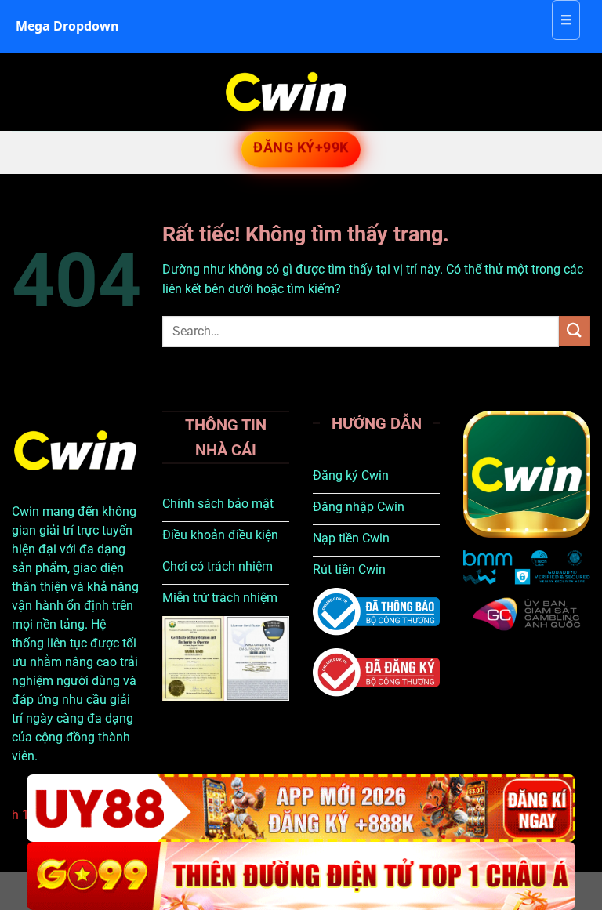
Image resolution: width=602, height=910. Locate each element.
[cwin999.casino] (286, 92)
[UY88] (301, 808)
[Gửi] (574, 331)
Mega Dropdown (67, 25)
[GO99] (301, 876)
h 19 (24, 814)
